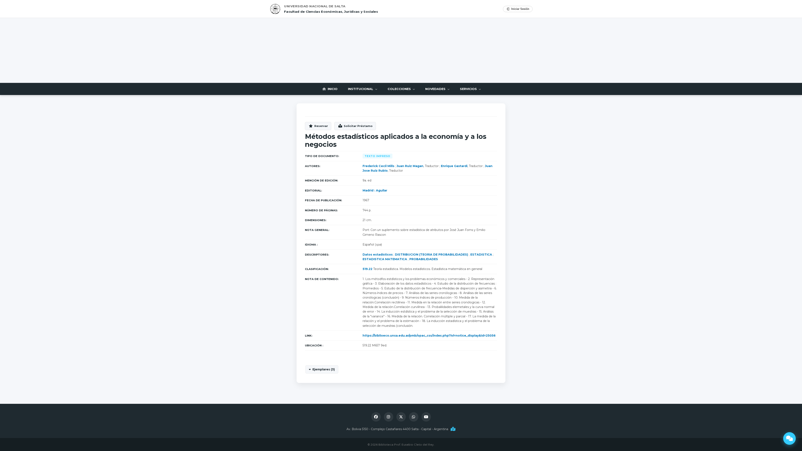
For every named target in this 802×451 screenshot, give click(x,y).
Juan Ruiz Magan (410, 166)
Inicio (332, 89)
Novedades (435, 89)
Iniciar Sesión (520, 8)
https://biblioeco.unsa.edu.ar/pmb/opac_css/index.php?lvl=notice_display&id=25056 (429, 335)
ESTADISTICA (481, 254)
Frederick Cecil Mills (378, 166)
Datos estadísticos (378, 254)
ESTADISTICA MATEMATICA (385, 259)
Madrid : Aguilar (375, 190)
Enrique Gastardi (454, 166)
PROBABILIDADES (423, 259)
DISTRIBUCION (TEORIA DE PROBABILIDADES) (431, 254)
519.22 (367, 269)
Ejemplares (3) (323, 369)
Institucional (361, 89)
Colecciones (400, 89)
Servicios (469, 89)
